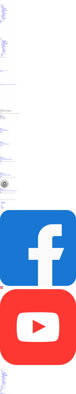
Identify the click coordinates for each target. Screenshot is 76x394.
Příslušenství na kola (3, 15)
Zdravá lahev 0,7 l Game (2, 70)
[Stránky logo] (2, 4)
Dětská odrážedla (2, 6)
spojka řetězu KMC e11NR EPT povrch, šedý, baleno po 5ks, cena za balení (7, 84)
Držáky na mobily (4, 50)
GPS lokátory (3, 51)
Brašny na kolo (3, 48)
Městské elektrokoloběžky (4, 374)
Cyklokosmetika (3, 13)
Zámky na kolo (3, 49)
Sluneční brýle (3, 45)
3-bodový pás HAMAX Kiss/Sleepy (4, 130)
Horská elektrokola (4, 40)
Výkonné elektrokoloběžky (4, 10)
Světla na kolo (3, 14)
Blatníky (3, 12)
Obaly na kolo (3, 19)
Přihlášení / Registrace (3, 388)
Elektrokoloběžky (3, 9)
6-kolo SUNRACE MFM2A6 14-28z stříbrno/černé (6, 159)
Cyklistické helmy (4, 46)
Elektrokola (2, 7)
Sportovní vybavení (3, 16)
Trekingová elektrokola (4, 41)
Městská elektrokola (4, 8)
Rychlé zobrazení (1, 142)
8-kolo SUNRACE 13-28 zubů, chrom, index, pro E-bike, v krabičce (8, 190)
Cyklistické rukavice (4, 18)
